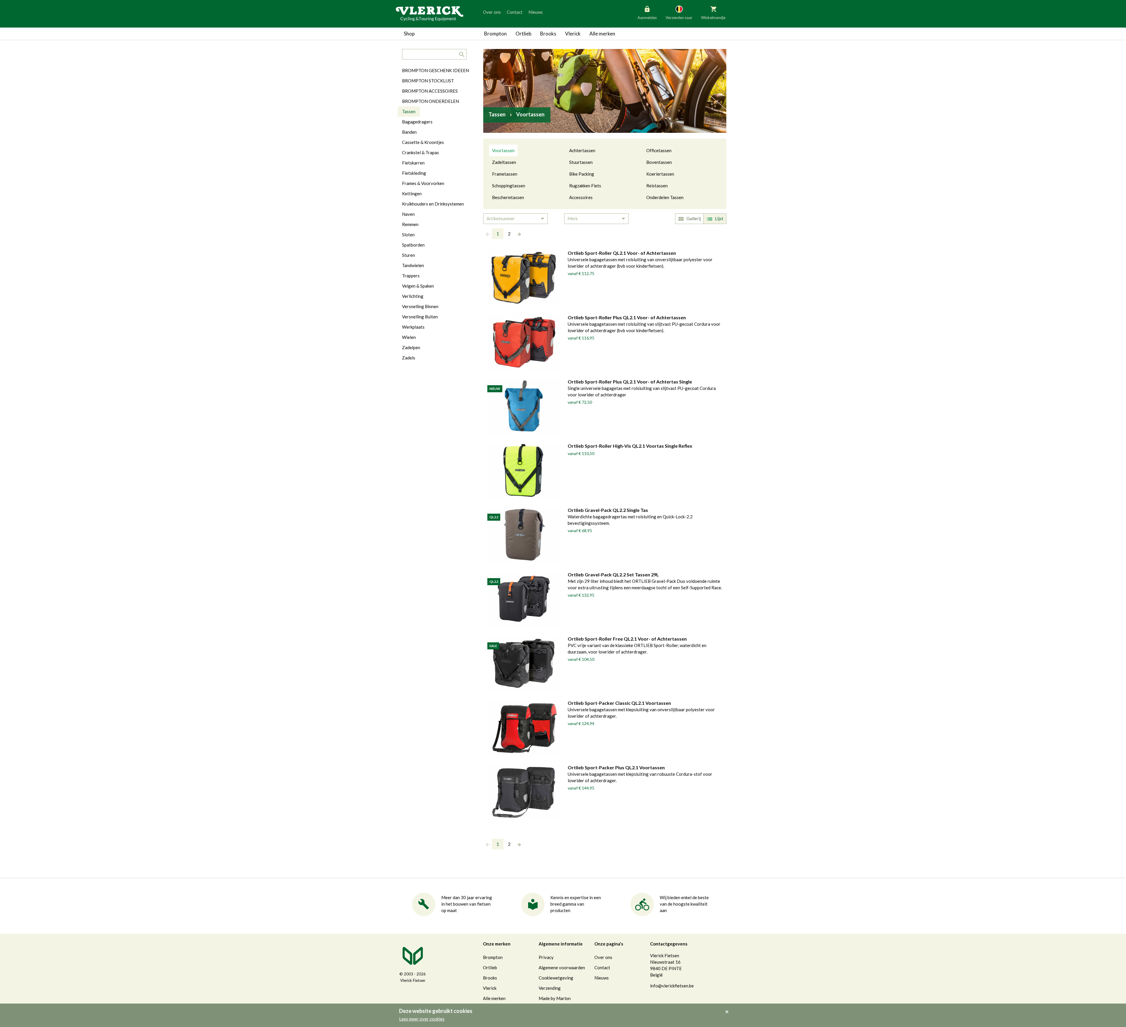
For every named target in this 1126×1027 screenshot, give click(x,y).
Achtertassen (582, 150)
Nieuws (535, 12)
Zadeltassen (504, 162)
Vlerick (573, 33)
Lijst (719, 218)
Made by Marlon (555, 998)
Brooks (548, 33)
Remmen (410, 224)
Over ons (492, 12)
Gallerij (693, 218)
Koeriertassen (660, 173)
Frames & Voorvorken (423, 183)
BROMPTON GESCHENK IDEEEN (435, 70)
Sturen (408, 255)
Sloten (408, 234)
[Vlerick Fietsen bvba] (429, 13)
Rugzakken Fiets (585, 185)
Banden (409, 132)
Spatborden (413, 244)
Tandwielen (413, 265)
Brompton (495, 33)
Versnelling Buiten (420, 316)
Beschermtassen (508, 197)
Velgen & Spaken (418, 285)
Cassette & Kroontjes (423, 142)
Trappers (411, 275)
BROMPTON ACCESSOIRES (430, 91)
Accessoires (581, 197)
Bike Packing (581, 173)
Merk (572, 218)
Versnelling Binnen (420, 306)
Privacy (546, 957)
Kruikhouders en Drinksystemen (433, 203)
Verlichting (412, 296)
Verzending (550, 988)
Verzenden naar (679, 17)
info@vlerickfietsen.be (672, 985)
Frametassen (504, 173)
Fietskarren (413, 162)
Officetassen (658, 150)
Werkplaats (413, 327)
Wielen (409, 337)
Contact (515, 12)
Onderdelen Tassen (665, 197)
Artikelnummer (500, 218)
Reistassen (657, 185)
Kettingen (412, 193)
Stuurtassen (581, 162)
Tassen (409, 111)
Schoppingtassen (508, 185)
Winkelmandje (713, 17)
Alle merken (602, 33)
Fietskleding (414, 173)
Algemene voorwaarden (562, 967)
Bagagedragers (417, 121)
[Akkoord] (729, 1007)
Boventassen (659, 162)
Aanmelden (647, 17)
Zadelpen (411, 347)
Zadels (408, 357)
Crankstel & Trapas (420, 152)
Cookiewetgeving (556, 977)
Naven (408, 214)
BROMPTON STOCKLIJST (428, 80)
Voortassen (503, 150)
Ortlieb (523, 33)
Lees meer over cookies (422, 1018)
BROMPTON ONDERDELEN (430, 101)
